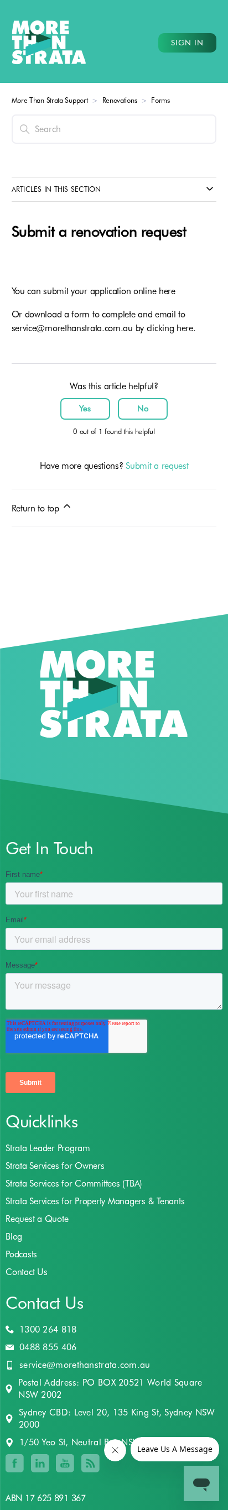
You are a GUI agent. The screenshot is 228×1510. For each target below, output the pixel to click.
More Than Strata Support (50, 100)
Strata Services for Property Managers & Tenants (95, 1201)
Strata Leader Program (48, 1148)
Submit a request (157, 466)
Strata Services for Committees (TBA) (74, 1183)
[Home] (49, 42)
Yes (85, 409)
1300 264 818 (48, 1329)
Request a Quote (37, 1219)
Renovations (119, 100)
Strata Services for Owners (55, 1166)
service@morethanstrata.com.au (72, 328)
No (143, 409)
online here (154, 291)
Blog (14, 1236)
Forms (160, 100)
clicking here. (171, 328)
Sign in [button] (187, 42)
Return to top (37, 508)
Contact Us (27, 1272)
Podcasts (21, 1254)
